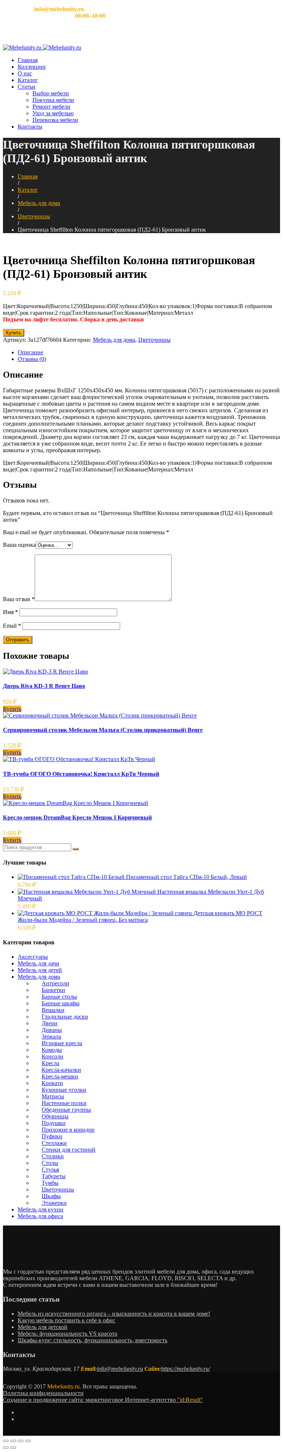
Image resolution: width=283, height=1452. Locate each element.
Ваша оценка (19, 545)
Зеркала (51, 1036)
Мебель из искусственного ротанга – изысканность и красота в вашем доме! (114, 1313)
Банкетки (53, 990)
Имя (10, 612)
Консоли (52, 1056)
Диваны (52, 1030)
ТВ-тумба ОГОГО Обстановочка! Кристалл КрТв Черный (81, 774)
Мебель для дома (39, 203)
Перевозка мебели (55, 120)
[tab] (149, 352)
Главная (28, 60)
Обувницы (55, 1116)
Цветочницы (34, 216)
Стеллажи (54, 1143)
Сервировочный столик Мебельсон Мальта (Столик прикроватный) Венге (103, 730)
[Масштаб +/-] (28, 1441)
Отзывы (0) (32, 359)
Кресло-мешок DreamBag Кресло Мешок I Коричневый (77, 817)
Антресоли (55, 983)
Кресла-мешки (60, 1076)
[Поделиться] (13, 1441)
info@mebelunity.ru (120, 1369)
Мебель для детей (40, 970)
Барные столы (59, 996)
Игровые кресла (62, 1043)
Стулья (50, 1169)
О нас (25, 73)
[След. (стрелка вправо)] (13, 1447)
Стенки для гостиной (68, 1149)
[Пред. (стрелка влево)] (6, 1447)
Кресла (50, 1063)
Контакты (30, 126)
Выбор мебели (50, 93)
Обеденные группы (66, 1110)
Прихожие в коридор (68, 1130)
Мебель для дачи (38, 963)
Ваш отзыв (19, 599)
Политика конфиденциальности (43, 1393)
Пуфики (52, 1136)
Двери (49, 1023)
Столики (53, 1156)
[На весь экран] (21, 1441)
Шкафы (51, 1196)
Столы (50, 1163)
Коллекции (32, 67)
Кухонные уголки (64, 1090)
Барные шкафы (61, 1003)
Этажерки (54, 1203)
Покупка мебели (53, 100)
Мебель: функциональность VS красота (67, 1333)
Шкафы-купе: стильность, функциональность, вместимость (92, 1340)
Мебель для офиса (40, 1216)
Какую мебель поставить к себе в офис (66, 1320)
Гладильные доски (65, 1016)
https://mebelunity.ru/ (185, 1369)
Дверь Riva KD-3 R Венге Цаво (44, 686)
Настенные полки (64, 1103)
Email (12, 626)
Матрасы (53, 1096)
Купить (13, 332)
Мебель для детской (42, 1327)
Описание (30, 352)
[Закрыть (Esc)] (6, 1441)
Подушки (54, 1123)
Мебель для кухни (40, 1209)
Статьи (26, 86)
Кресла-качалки (61, 1070)
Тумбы (50, 1183)
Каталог (28, 80)
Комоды (52, 1050)
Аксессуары (33, 957)
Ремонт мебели (51, 106)
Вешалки (53, 1010)
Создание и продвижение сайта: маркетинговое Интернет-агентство (103, 1400)
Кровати (52, 1083)
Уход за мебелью (53, 113)
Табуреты (54, 1176)
